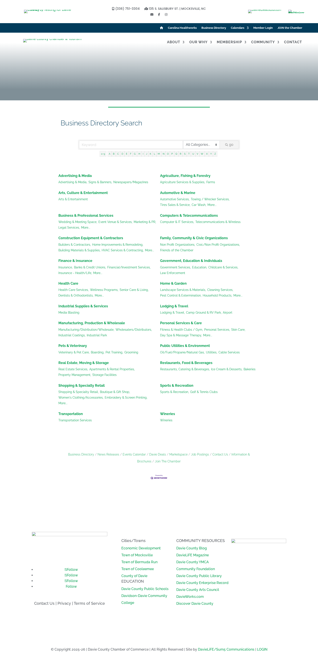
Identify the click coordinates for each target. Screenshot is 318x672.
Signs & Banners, (100, 182)
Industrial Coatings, (71, 335)
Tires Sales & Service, (175, 205)
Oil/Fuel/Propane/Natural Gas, (182, 352)
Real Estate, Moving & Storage (83, 363)
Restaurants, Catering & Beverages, (185, 369)
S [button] (185, 153)
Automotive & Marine (177, 193)
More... (212, 205)
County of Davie (134, 576)
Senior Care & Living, (134, 290)
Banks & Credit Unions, (90, 267)
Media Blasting (68, 312)
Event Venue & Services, (115, 222)
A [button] (109, 153)
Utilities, (211, 352)
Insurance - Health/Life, (75, 273)
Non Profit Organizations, (177, 244)
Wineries (167, 414)
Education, (199, 267)
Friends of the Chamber (176, 250)
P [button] (172, 153)
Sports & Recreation (176, 385)
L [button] (154, 153)
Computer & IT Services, (177, 222)
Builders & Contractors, (74, 244)
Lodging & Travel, (172, 312)
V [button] (197, 153)
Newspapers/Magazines (130, 182)
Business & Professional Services (85, 215)
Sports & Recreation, (174, 392)
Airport (227, 312)
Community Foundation (195, 569)
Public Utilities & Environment (185, 346)
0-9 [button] (103, 153)
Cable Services (229, 352)
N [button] (163, 153)
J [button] (146, 153)
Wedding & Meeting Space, (77, 222)
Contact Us (220, 454)
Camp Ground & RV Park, (204, 312)
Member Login (263, 27)
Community (263, 42)
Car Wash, (199, 205)
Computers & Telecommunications (189, 215)
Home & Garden (173, 283)
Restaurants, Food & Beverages (186, 363)
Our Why (198, 42)
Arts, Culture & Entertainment (83, 193)
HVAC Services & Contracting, (123, 250)
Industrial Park (97, 335)
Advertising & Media (75, 176)
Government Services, (175, 267)
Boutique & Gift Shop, (115, 392)
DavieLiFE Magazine (192, 555)
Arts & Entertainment (73, 199)
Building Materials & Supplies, (79, 250)
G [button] (135, 153)
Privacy (64, 603)
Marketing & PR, (145, 222)
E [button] (126, 153)
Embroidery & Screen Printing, (126, 397)
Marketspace (178, 454)
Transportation (70, 414)
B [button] (113, 153)
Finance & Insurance (75, 261)
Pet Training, (114, 352)
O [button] (168, 153)
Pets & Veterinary (72, 346)
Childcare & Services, (223, 267)
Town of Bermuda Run (139, 562)
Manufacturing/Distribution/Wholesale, (86, 329)
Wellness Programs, (104, 290)
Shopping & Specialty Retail (81, 385)
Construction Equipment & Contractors (90, 238)
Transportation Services (75, 420)
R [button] (180, 153)
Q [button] (176, 153)
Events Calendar (134, 454)
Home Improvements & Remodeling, (117, 244)
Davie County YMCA (192, 562)
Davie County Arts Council (197, 590)
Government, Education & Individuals (191, 261)
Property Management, (74, 375)
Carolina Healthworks (182, 27)
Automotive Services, (175, 199)
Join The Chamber (168, 461)
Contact (293, 42)
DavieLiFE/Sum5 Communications (226, 649)
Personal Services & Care (181, 323)
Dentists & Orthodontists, (75, 295)
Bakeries (249, 369)
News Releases (108, 454)
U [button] (193, 153)
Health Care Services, (73, 290)
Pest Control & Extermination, (180, 295)
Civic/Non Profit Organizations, (218, 244)
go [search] (231, 145)
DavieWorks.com (190, 597)
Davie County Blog (191, 548)
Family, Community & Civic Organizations (194, 238)
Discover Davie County (194, 603)
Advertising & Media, (72, 182)
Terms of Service (89, 603)
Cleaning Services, (220, 290)
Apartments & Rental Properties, (112, 369)
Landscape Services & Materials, (183, 290)
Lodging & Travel (174, 306)
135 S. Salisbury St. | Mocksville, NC (177, 9)
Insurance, (65, 267)
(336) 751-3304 (127, 9)
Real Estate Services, (73, 369)
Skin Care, (238, 329)
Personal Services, (217, 329)
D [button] (122, 153)
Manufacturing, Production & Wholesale (91, 323)
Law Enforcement (172, 273)
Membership (229, 42)
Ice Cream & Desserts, (226, 369)
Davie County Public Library (199, 576)
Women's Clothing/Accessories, (80, 397)
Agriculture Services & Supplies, (182, 182)
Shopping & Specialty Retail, (78, 392)
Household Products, (217, 295)
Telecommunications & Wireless (218, 222)
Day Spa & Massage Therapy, (181, 335)
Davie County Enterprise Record (202, 583)
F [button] (130, 153)
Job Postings (200, 454)
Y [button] (211, 153)
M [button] (159, 153)
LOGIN (262, 649)
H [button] (139, 153)
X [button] (207, 153)
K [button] (150, 153)
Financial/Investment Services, (129, 267)
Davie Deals (157, 454)
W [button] (202, 153)
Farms (210, 182)
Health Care (68, 283)
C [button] (118, 153)
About (173, 42)
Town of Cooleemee (137, 569)
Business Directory (213, 27)
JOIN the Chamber (290, 27)
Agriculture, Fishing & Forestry (185, 176)
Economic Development (141, 548)
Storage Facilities (104, 375)
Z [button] (215, 153)
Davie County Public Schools (145, 589)
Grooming (131, 352)
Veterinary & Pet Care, (74, 352)
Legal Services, (69, 227)
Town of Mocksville (137, 555)
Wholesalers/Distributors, (134, 329)
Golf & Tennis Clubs (204, 392)
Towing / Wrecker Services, (210, 199)
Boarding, (97, 352)
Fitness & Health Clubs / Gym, (181, 329)
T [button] (189, 153)
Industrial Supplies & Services (83, 306)
